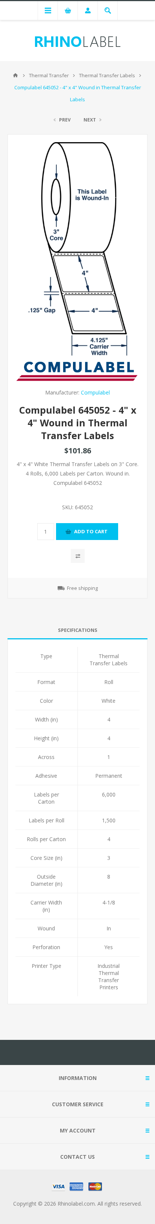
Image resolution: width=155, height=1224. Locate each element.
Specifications (77, 630)
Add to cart (91, 531)
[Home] (15, 75)
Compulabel (95, 392)
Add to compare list (78, 556)
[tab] (77, 630)
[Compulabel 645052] (77, 250)
